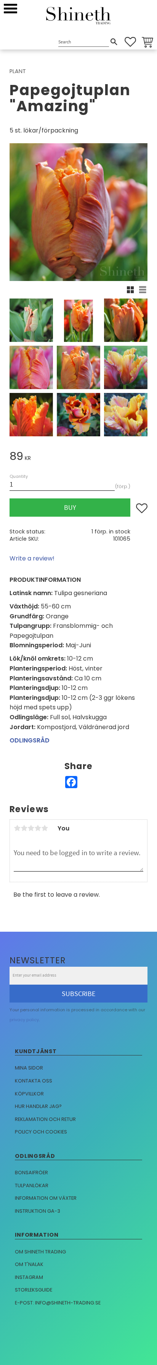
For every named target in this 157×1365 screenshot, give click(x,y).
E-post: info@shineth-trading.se (58, 1303)
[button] (10, 8)
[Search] (114, 42)
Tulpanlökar (31, 1185)
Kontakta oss (33, 1081)
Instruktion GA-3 (37, 1211)
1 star (17, 828)
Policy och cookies (41, 1132)
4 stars (37, 828)
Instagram (29, 1277)
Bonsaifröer (31, 1172)
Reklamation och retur (45, 1119)
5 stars (44, 828)
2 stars (24, 828)
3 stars (30, 828)
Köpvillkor (29, 1093)
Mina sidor (29, 1068)
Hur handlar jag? (38, 1106)
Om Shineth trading (40, 1251)
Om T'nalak (29, 1264)
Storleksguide (33, 1290)
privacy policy (24, 1020)
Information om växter (46, 1198)
